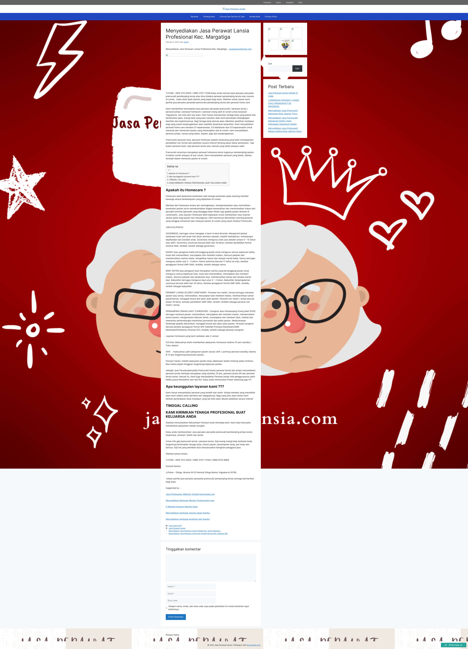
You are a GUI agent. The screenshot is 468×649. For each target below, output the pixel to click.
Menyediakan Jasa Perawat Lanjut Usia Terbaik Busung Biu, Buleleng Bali (198, 533)
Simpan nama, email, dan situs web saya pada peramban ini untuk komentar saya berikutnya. (208, 608)
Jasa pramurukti (175, 526)
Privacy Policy (271, 16)
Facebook (267, 2)
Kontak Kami (254, 16)
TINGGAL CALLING (177, 180)
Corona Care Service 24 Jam (232, 16)
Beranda (194, 16)
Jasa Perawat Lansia (177, 528)
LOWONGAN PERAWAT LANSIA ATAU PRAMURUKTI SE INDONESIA (283, 103)
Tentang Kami (209, 16)
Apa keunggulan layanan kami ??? (184, 176)
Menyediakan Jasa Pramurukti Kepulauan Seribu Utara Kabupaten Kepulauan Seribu (283, 121)
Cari (270, 63)
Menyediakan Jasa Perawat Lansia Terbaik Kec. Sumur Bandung (194, 531)
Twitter (278, 2)
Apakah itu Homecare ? (179, 173)
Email (300, 2)
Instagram (289, 2)
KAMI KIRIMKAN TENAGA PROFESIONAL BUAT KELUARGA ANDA (198, 183)
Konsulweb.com (254, 645)
